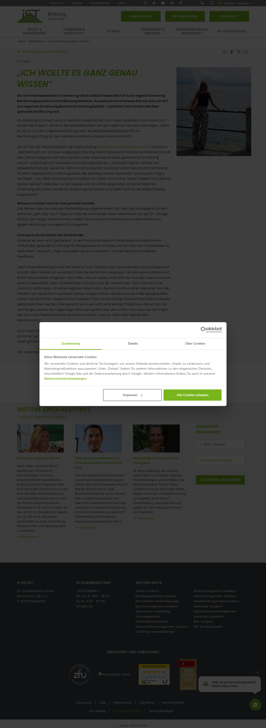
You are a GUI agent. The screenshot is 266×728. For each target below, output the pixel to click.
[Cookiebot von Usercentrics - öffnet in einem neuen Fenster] (204, 330)
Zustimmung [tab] (71, 343)
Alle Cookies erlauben (192, 395)
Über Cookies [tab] (195, 343)
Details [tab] (133, 343)
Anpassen (130, 395)
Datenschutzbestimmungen (65, 378)
